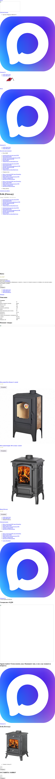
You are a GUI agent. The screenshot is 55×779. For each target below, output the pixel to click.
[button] (27, 531)
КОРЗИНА (6, 197)
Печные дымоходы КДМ (8, 159)
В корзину (3, 387)
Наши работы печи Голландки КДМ (11, 176)
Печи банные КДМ (7, 156)
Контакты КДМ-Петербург (9, 179)
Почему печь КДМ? (7, 175)
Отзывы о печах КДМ (8, 178)
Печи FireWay (6, 160)
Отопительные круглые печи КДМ (11, 155)
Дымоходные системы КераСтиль (10, 161)
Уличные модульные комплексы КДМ (11, 157)
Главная (1, 197)
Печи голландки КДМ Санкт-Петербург (12, 174)
